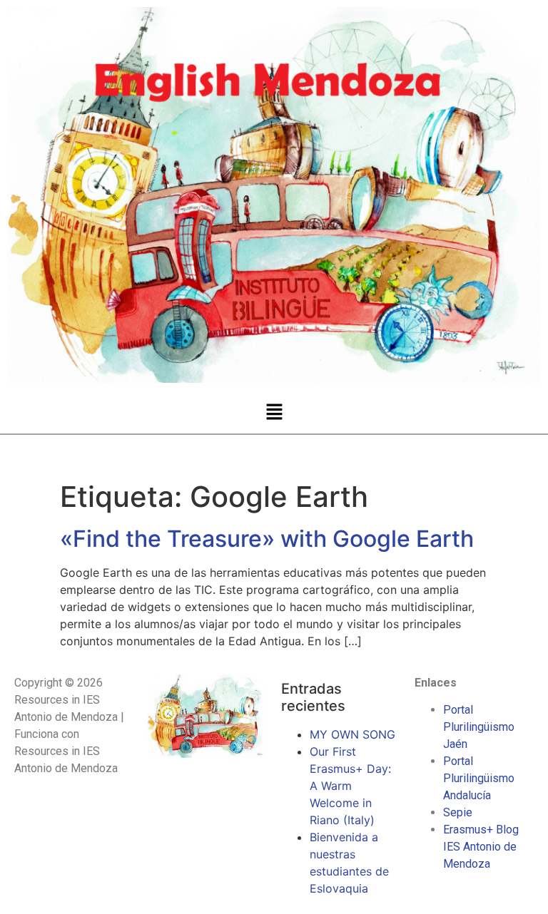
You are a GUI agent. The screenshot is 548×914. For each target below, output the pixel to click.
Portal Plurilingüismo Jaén (478, 727)
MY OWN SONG (352, 734)
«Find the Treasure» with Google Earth (267, 539)
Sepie (457, 812)
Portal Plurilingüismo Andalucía (478, 778)
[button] (274, 411)
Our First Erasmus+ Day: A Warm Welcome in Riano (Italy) (350, 785)
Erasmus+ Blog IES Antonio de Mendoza (481, 847)
